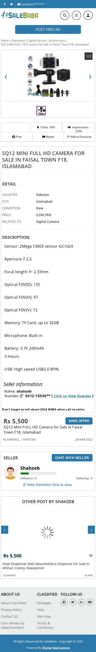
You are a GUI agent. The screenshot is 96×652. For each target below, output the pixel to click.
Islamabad (18, 40)
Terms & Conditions (45, 625)
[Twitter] (11, 4)
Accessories (57, 40)
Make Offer (79, 421)
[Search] (64, 15)
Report (49, 137)
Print (18, 137)
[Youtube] (89, 602)
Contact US (9, 616)
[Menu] (76, 15)
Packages (44, 603)
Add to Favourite (81, 137)
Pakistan (29, 439)
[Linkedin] (81, 602)
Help (40, 609)
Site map (44, 616)
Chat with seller (72, 458)
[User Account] (88, 15)
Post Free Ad (48, 29)
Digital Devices (37, 40)
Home (5, 40)
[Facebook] (5, 4)
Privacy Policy (11, 609)
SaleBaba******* (32, 4)
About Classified (13, 603)
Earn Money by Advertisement (12, 625)
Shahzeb (30, 468)
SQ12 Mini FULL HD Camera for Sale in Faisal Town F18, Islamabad (45, 44)
